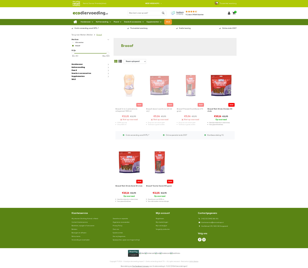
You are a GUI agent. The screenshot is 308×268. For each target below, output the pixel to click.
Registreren (160, 218)
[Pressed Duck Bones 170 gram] (190, 85)
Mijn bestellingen (162, 222)
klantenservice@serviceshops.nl (212, 222)
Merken (90, 35)
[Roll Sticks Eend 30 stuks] (129, 162)
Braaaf (99, 35)
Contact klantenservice (80, 222)
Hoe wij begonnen (119, 236)
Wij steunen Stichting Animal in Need (85, 218)
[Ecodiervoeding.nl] (76, 3)
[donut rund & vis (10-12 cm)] (159, 85)
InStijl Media (193, 261)
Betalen (74, 229)
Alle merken (79, 42)
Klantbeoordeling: (215, 135)
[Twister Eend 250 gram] (159, 162)
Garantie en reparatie (120, 218)
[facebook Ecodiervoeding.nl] (200, 239)
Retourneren (76, 236)
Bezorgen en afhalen (79, 233)
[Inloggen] (229, 13)
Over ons (116, 229)
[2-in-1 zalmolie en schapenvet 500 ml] (129, 85)
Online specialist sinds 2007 (176, 135)
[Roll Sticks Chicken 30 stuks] (221, 85)
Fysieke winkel (118, 233)
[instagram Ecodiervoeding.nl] (204, 239)
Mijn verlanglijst (161, 225)
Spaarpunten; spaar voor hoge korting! (126, 240)
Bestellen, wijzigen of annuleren (83, 225)
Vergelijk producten (163, 229)
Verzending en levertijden (81, 240)
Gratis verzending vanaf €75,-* (137, 135)
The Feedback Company (140, 266)
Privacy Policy (117, 225)
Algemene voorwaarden (121, 222)
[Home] (75, 22)
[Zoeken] (163, 13)
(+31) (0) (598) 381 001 (209, 218)
